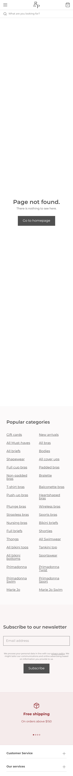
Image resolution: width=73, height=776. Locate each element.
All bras (45, 443)
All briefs (13, 451)
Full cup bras (16, 467)
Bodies (44, 451)
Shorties (45, 531)
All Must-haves (18, 443)
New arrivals (49, 435)
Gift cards (14, 435)
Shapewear (15, 459)
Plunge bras (16, 507)
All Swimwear (50, 539)
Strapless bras (17, 515)
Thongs (12, 539)
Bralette (45, 476)
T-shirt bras (15, 487)
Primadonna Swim (16, 580)
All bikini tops (17, 547)
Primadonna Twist (49, 568)
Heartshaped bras (49, 496)
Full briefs (14, 531)
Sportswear (48, 556)
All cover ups (49, 459)
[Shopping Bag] (67, 4)
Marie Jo (13, 590)
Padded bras (49, 467)
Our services (15, 766)
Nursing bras (16, 523)
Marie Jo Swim (50, 590)
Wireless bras (49, 507)
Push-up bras (17, 495)
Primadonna (16, 567)
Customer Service (19, 753)
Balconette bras (51, 487)
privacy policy (58, 653)
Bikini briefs (48, 523)
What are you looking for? (24, 13)
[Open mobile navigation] (5, 4)
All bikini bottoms (13, 557)
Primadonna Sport (49, 580)
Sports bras (48, 515)
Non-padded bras (16, 477)
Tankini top (48, 547)
